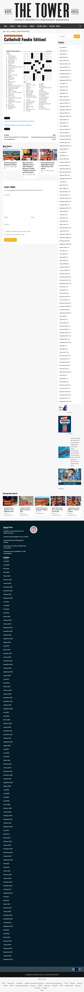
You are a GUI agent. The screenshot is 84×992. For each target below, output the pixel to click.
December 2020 (64, 234)
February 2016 (64, 385)
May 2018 (62, 316)
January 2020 (63, 270)
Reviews (72, 983)
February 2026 (64, 64)
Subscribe (52, 26)
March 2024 (63, 126)
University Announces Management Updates (10, 164)
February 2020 (64, 267)
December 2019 (64, 273)
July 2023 (62, 152)
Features (60, 501)
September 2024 (64, 116)
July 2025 (62, 83)
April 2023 (62, 155)
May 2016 (62, 375)
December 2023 (64, 136)
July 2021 (62, 214)
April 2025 (62, 93)
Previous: (16, 137)
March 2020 (63, 263)
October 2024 (63, 113)
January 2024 (63, 132)
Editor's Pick (7, 503)
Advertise (78, 985)
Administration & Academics (11, 156)
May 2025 (62, 90)
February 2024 (64, 129)
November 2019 (64, 277)
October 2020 (63, 241)
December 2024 (64, 106)
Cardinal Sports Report (47, 156)
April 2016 (62, 378)
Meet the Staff (69, 985)
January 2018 (63, 329)
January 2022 (63, 195)
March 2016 (63, 381)
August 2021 (63, 211)
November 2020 (64, 237)
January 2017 (63, 359)
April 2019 (62, 290)
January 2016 (63, 388)
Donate (58, 26)
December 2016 (64, 362)
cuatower (7, 43)
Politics (19, 26)
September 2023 (64, 146)
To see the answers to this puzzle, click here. (18, 125)
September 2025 (64, 80)
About (44, 26)
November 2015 (64, 395)
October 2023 (63, 142)
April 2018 (62, 319)
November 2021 (64, 201)
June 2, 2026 (32, 174)
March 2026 (63, 60)
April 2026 (62, 57)
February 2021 (64, 227)
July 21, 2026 (14, 166)
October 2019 (63, 280)
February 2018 (64, 326)
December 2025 (64, 70)
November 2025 (64, 73)
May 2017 (62, 345)
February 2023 (64, 162)
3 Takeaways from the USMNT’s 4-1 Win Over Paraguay (74, 509)
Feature (54, 501)
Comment (7, 194)
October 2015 (63, 398)
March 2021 (63, 224)
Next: (43, 137)
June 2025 (62, 87)
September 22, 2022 (16, 43)
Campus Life (26, 156)
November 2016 (64, 365)
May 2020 (62, 257)
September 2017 (64, 342)
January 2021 (63, 231)
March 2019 (63, 293)
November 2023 (64, 139)
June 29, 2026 (56, 515)
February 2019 (64, 296)
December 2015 (64, 391)
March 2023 (63, 159)
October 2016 (63, 368)
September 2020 (64, 244)
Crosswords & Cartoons (10, 35)
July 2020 (62, 250)
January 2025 (63, 103)
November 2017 (64, 336)
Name (6, 217)
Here (62, 488)
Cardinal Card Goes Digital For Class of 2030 (25, 509)
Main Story (19, 35)
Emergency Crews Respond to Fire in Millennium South (9, 509)
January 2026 (63, 67)
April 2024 (62, 123)
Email (33, 217)
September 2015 (64, 401)
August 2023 (63, 149)
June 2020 (62, 254)
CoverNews (47, 974)
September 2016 (64, 372)
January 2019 (63, 300)
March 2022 (63, 188)
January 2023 (63, 165)
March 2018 (63, 322)
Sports (25, 26)
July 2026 (62, 47)
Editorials (47, 985)
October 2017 (63, 339)
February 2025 (64, 100)
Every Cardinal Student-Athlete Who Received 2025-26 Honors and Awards (48, 165)
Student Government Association (34, 983)
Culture (12, 26)
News (5, 26)
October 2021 (63, 204)
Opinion (32, 26)
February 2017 (64, 355)
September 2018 (64, 313)
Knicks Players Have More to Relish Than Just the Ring (57, 509)
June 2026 (62, 50)
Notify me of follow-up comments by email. (18, 231)
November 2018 (64, 306)
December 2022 (64, 168)
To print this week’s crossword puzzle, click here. (19, 121)
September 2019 (64, 283)
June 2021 (62, 218)
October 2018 (63, 309)
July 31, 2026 (8, 515)
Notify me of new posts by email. (15, 234)
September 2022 (64, 178)
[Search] (80, 26)
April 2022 (62, 185)
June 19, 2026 (72, 515)
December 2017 (64, 332)
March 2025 (63, 96)
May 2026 (62, 54)
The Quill (39, 26)
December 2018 (64, 303)
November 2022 (64, 172)
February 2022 (64, 191)
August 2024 (63, 119)
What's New (70, 503)
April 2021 (62, 221)
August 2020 (63, 247)
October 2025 (63, 77)
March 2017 (63, 352)
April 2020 (62, 260)
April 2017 (62, 349)
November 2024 (64, 109)
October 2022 (63, 175)
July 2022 (62, 182)
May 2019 (62, 286)
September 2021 (64, 208)
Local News (19, 983)
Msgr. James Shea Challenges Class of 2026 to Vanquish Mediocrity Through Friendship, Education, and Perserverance (29, 167)
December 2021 (64, 198)
